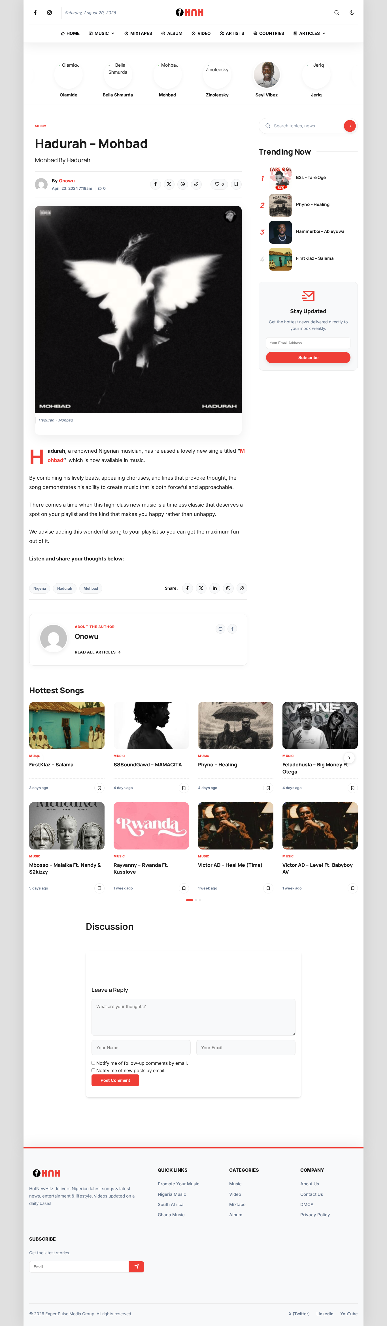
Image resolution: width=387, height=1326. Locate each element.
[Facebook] (155, 184)
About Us (309, 1183)
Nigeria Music (172, 1194)
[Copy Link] (196, 184)
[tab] (189, 900)
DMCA (307, 1204)
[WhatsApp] (182, 184)
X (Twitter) (299, 1313)
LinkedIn (324, 1313)
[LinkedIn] (214, 588)
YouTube (349, 1313)
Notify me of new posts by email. (130, 1070)
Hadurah (64, 588)
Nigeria (39, 588)
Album (235, 1214)
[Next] (349, 758)
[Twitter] (169, 184)
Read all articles (95, 652)
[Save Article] (236, 184)
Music (40, 126)
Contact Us (311, 1194)
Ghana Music (171, 1214)
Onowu (67, 181)
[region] (193, 801)
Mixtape (237, 1204)
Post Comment (115, 1080)
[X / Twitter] (201, 588)
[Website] (220, 629)
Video (235, 1194)
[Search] (337, 13)
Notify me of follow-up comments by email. (142, 1063)
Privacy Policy (315, 1214)
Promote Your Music (178, 1183)
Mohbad (91, 588)
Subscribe (308, 357)
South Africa (171, 1204)
